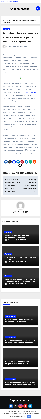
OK (29, 416)
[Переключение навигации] (2, 8)
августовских (31, 92)
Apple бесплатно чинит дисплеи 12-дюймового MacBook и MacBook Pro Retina (20, 281)
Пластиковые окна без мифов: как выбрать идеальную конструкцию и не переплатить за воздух (20, 385)
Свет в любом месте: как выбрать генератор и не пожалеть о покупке (20, 322)
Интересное (10, 316)
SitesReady (12, 46)
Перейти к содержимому (9, 1)
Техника (7, 29)
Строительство (19, 9)
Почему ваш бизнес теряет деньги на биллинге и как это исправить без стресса (20, 343)
